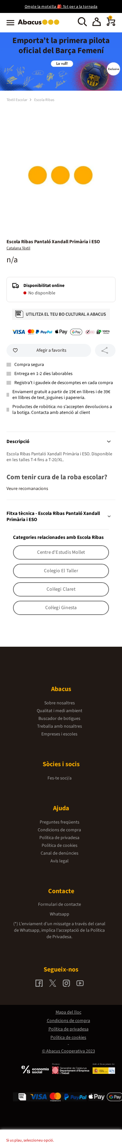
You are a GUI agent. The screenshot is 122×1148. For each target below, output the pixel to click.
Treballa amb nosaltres (59, 726)
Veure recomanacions (27, 488)
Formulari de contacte (59, 904)
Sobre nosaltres (59, 703)
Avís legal (59, 861)
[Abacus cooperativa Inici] (40, 25)
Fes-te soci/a (59, 778)
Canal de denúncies (59, 853)
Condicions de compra (59, 830)
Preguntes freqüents (59, 822)
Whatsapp (59, 914)
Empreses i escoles (59, 734)
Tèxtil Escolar (17, 100)
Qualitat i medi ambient (59, 711)
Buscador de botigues (59, 718)
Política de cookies (59, 845)
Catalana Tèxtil (18, 248)
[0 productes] (110, 24)
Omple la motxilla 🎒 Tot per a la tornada (61, 6)
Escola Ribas (44, 100)
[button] (96, 22)
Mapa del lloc (68, 1012)
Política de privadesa (59, 838)
